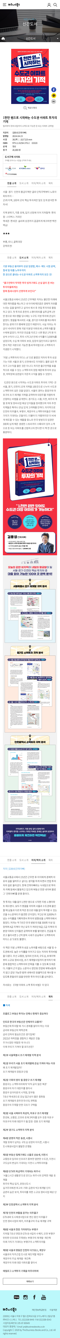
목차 (50, 183)
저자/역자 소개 (38, 183)
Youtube (43, 1297)
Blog (16, 1297)
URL (53, 101)
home (3, 38)
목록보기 (30, 1281)
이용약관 (53, 1309)
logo (14, 5)
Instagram (25, 1297)
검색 (55, 4)
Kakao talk (53, 95)
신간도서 (30, 38)
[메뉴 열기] (4, 4)
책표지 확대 (32, 107)
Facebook (53, 89)
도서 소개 (23, 183)
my (49, 4)
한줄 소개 (11, 183)
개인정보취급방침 (39, 1309)
